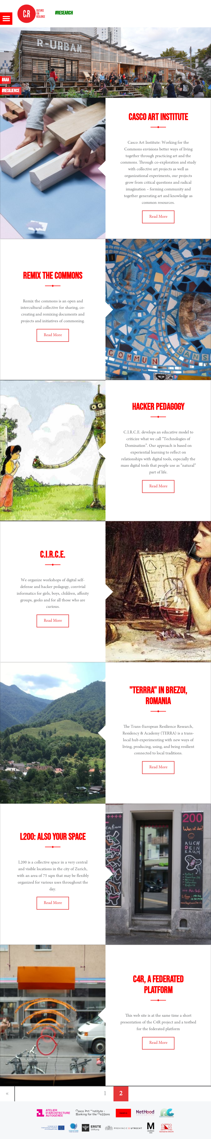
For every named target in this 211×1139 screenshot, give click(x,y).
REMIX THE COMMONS (52, 275)
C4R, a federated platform (158, 985)
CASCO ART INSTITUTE (158, 117)
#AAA (5, 80)
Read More (158, 217)
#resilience (11, 91)
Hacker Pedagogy (158, 407)
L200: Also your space (53, 837)
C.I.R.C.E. (52, 554)
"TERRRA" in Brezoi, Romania (158, 696)
